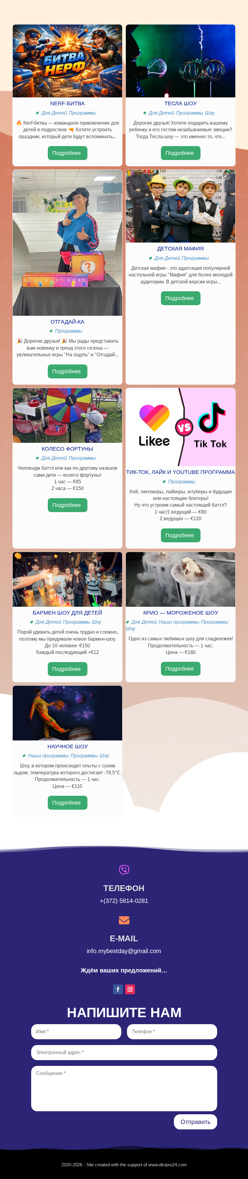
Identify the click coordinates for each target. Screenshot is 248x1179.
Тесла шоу (181, 103)
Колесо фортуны (67, 449)
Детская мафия (180, 249)
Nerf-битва (67, 103)
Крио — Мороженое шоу (180, 613)
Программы (82, 113)
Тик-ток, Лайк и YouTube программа (180, 472)
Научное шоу (67, 746)
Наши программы (179, 622)
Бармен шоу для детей (67, 613)
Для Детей (54, 113)
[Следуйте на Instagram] (130, 989)
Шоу (209, 113)
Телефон (124, 888)
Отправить (195, 1122)
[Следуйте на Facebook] (118, 989)
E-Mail (124, 938)
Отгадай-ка (67, 322)
